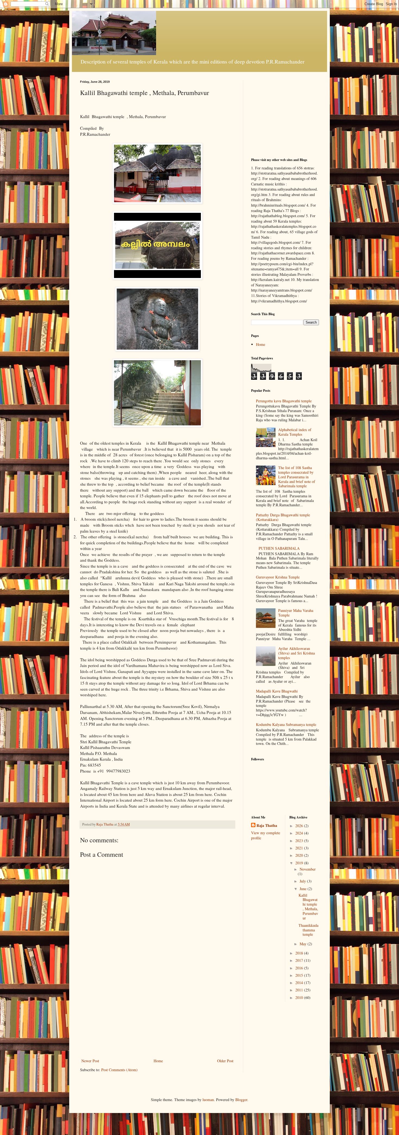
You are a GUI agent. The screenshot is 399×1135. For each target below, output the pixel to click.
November (308, 869)
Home (158, 1060)
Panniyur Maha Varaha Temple (295, 613)
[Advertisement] (157, 1017)
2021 (299, 848)
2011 (299, 989)
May (304, 943)
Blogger (241, 1099)
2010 (299, 997)
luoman (208, 1099)
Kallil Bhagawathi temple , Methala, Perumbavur (308, 907)
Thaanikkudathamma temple (308, 930)
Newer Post (90, 1060)
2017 (299, 960)
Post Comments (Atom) (119, 1069)
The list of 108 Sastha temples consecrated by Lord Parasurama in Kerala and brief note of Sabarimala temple (296, 476)
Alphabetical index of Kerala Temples (294, 432)
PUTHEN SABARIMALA (279, 548)
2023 (299, 840)
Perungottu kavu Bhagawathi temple (284, 400)
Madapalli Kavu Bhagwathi (277, 691)
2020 (299, 855)
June (304, 888)
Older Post (225, 1060)
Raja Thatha (266, 825)
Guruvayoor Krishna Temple (278, 577)
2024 (299, 833)
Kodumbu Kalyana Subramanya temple (286, 724)
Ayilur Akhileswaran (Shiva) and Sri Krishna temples (296, 653)
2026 (299, 825)
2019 (299, 862)
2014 (299, 982)
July (303, 881)
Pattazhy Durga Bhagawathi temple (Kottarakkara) (283, 517)
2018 (299, 953)
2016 (299, 967)
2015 (299, 975)
